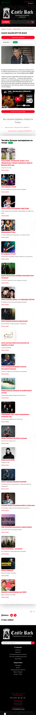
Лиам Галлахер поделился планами (13, 481)
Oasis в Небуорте (7, 570)
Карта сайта (18, 658)
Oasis (15, 42)
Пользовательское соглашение (18, 654)
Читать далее (5, 170)
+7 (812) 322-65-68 (18, 702)
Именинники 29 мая (8, 232)
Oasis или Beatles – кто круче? (12, 549)
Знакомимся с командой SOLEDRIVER (19, 131)
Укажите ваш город (28, 1)
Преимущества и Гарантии (18, 669)
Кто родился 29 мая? (8, 254)
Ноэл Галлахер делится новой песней (14, 321)
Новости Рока (17, 29)
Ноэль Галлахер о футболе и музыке (14, 438)
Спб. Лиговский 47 (18, 700)
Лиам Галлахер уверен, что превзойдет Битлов (17, 299)
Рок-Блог (9, 29)
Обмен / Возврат (18, 672)
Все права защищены (18, 694)
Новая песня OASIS (8, 460)
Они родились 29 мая (8, 187)
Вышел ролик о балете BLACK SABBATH (17, 127)
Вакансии (18, 652)
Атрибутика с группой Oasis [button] (18, 111)
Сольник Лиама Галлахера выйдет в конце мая (18, 505)
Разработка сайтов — (18, 707)
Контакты (7, 2)
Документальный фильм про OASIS (13, 592)
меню (6, 22)
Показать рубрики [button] (18, 37)
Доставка (18, 665)
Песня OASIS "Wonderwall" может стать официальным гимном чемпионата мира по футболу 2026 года (16, 163)
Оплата (18, 667)
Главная (3, 29)
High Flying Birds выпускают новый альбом (16, 527)
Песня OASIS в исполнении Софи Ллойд (15, 208)
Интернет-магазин (18, 703)
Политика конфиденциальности (18, 656)
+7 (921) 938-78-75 (18, 705)
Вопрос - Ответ (18, 674)
